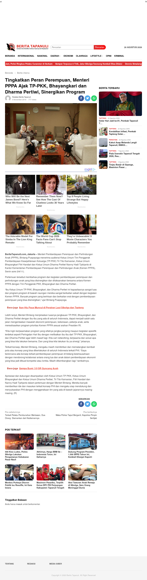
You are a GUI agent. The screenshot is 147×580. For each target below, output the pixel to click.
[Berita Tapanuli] (27, 46)
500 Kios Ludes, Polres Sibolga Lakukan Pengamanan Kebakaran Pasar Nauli (17, 455)
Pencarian (99, 47)
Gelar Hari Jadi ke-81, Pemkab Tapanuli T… (118, 122)
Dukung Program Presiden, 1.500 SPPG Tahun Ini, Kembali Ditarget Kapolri (81, 454)
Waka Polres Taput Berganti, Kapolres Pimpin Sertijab (76, 415)
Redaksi (31, 563)
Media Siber (55, 563)
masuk (19, 504)
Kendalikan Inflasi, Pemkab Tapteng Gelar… (122, 132)
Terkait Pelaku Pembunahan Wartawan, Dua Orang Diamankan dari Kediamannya (25, 415)
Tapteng (102, 118)
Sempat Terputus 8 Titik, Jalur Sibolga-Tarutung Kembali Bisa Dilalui (72, 63)
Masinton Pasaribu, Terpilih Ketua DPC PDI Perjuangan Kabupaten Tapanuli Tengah (50, 485)
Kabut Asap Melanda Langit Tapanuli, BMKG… (123, 143)
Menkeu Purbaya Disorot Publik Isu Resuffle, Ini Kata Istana (18, 485)
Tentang (9, 563)
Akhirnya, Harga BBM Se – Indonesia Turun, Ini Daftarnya (49, 454)
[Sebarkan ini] (81, 98)
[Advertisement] (73, 20)
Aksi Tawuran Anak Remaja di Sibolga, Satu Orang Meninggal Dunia (81, 485)
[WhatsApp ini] (94, 98)
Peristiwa (113, 140)
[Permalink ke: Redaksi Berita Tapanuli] (8, 98)
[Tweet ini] (87, 98)
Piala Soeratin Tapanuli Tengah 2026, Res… (124, 154)
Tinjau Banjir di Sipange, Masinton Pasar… (121, 165)
